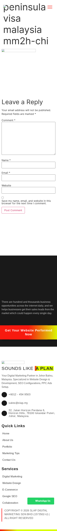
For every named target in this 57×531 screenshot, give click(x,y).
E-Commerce (10, 489)
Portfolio (7, 446)
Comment (8, 120)
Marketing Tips (10, 453)
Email (6, 172)
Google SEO (9, 496)
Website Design (11, 483)
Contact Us (8, 460)
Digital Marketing (12, 476)
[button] (28, 332)
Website (6, 185)
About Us (7, 440)
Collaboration (10, 503)
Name (6, 160)
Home (5, 433)
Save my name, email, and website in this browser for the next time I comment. (26, 202)
